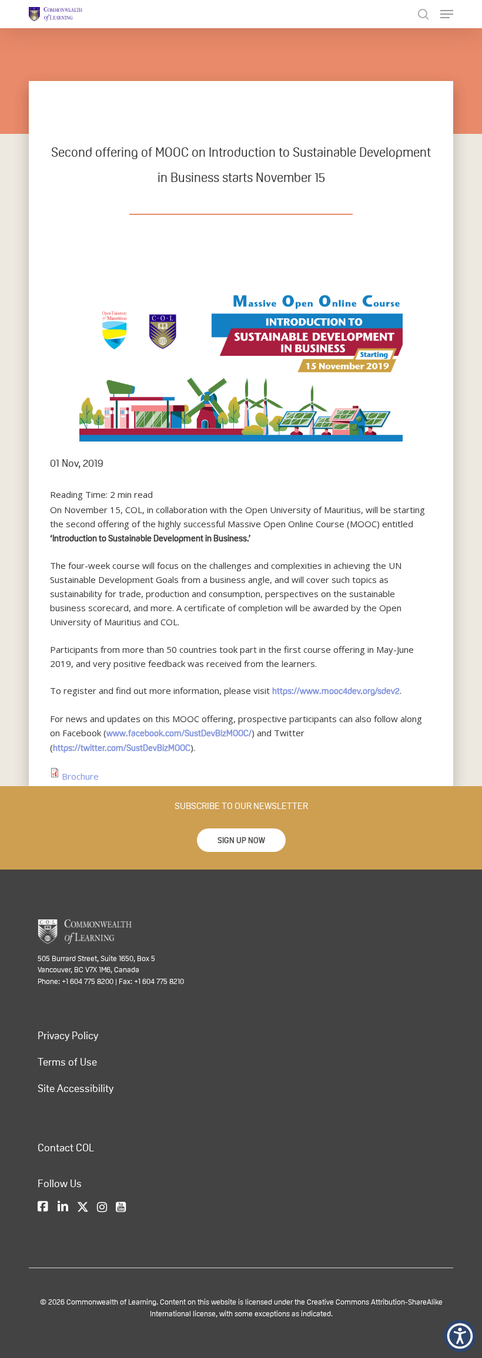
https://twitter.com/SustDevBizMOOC (121, 748)
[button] (241, 840)
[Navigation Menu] (446, 14)
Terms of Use (67, 1062)
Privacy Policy (68, 1036)
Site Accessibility (75, 1088)
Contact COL (66, 1148)
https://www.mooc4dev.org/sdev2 (336, 691)
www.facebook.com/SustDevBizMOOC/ (179, 733)
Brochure (80, 776)
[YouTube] (121, 1207)
